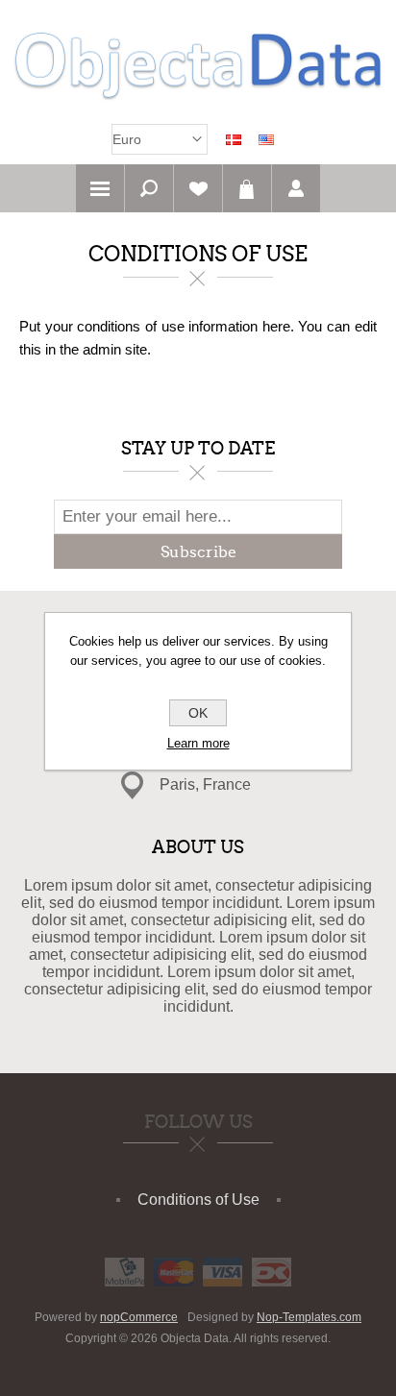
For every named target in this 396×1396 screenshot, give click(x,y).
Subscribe (198, 552)
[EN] (266, 139)
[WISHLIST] (198, 188)
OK (198, 713)
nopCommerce (139, 1317)
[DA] (233, 139)
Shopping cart (247, 188)
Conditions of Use (198, 1199)
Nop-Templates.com (309, 1317)
